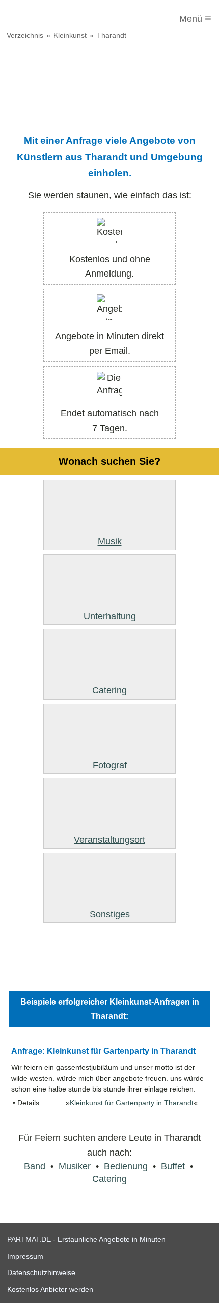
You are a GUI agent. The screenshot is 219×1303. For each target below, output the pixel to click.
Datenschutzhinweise (41, 1272)
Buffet (173, 1166)
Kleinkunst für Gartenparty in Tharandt (132, 1103)
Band (34, 1166)
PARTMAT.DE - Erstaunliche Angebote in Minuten (86, 1239)
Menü (195, 18)
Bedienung (126, 1166)
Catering (109, 1179)
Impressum (25, 1256)
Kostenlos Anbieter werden (50, 1289)
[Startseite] (49, 19)
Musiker (75, 1166)
